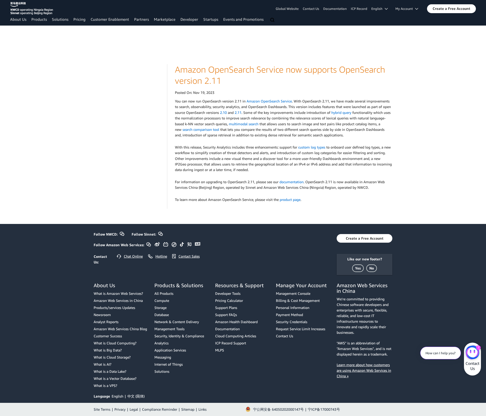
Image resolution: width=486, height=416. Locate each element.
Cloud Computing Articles (235, 336)
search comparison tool (201, 129)
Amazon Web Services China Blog (120, 329)
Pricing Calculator (229, 300)
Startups (210, 19)
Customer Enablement (110, 19)
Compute (161, 300)
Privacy (120, 409)
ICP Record (359, 9)
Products (39, 19)
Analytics (161, 343)
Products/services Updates (114, 307)
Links (202, 409)
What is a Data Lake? (110, 371)
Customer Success (108, 336)
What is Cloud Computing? (115, 343)
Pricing (79, 19)
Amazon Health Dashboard (236, 322)
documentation (291, 182)
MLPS (219, 350)
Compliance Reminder (159, 409)
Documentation (335, 9)
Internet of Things (168, 364)
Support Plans (226, 307)
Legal (134, 409)
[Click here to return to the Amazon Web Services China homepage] (31, 8)
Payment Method (289, 315)
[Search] (273, 20)
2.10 (223, 112)
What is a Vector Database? (115, 378)
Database (161, 315)
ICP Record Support (230, 343)
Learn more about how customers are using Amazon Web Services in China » (364, 370)
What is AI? (102, 364)
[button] (451, 8)
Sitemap (187, 409)
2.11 (238, 112)
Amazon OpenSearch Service (269, 101)
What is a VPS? (105, 385)
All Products (163, 293)
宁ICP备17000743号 (324, 409)
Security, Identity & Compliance (179, 336)
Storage (160, 307)
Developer (189, 19)
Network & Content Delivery (176, 322)
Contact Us (311, 9)
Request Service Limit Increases (300, 329)
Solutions (60, 19)
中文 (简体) (136, 396)
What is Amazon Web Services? (118, 293)
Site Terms (102, 409)
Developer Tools (227, 293)
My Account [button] (405, 9)
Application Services (170, 350)
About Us (18, 19)
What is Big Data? (108, 350)
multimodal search (243, 124)
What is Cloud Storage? (112, 357)
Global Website (287, 9)
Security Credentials (291, 322)
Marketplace (164, 19)
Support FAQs (226, 315)
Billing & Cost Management (298, 300)
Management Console (293, 293)
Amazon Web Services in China (118, 300)
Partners (141, 19)
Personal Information (292, 307)
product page (290, 199)
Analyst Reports (106, 322)
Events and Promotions (243, 19)
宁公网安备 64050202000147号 (278, 409)
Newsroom (102, 315)
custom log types (311, 147)
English (117, 396)
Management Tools (169, 329)
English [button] (378, 9)
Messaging (162, 357)
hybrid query (341, 112)
